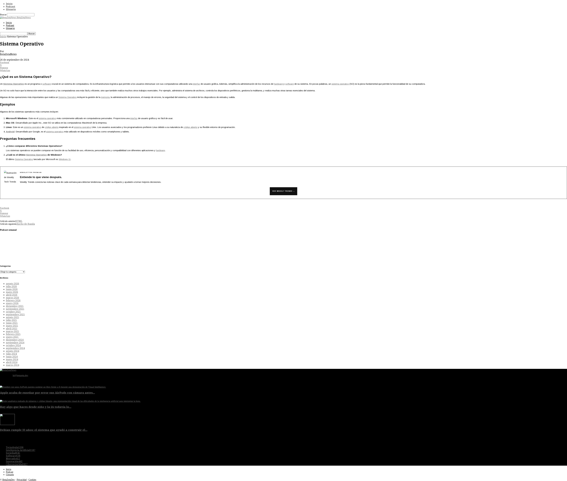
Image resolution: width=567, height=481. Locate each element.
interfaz (196, 84)
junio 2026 (12, 289)
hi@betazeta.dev (20, 375)
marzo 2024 (12, 365)
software (46, 84)
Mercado (13, 458)
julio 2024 (11, 353)
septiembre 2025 (15, 314)
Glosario (11, 9)
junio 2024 (12, 356)
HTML (18, 221)
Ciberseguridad (16, 464)
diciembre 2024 (14, 339)
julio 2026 (11, 286)
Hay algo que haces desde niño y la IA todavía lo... (35, 406)
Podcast (10, 6)
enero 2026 (12, 303)
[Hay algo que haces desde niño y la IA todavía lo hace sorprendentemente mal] (70, 401)
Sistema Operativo (13, 84)
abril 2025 (11, 328)
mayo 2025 (12, 325)
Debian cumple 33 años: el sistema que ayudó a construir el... (43, 429)
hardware (278, 84)
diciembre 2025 (14, 306)
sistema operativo (340, 84)
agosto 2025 (12, 317)
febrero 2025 (13, 334)
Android (10, 131)
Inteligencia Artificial (20, 450)
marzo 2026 (12, 297)
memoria (105, 97)
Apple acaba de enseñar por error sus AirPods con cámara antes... (47, 392)
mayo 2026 (12, 292)
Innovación (14, 461)
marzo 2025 (12, 331)
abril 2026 (11, 294)
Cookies (32, 479)
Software (13, 455)
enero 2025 (12, 337)
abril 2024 (11, 362)
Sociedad (13, 453)
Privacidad (22, 479)
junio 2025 (12, 323)
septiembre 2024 (15, 348)
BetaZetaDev (8, 479)
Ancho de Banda (26, 224)
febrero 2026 (13, 300)
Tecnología (14, 447)
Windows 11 (65, 159)
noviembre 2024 (15, 342)
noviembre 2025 (15, 309)
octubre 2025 (13, 311)
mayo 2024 (12, 359)
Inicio (9, 3)
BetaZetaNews (8, 54)
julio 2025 (11, 320)
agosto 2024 (12, 351)
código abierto (52, 127)
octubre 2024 (13, 345)
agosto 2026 (12, 283)
